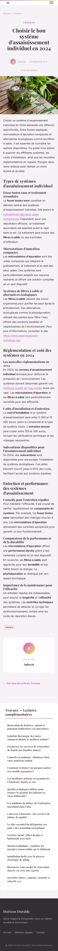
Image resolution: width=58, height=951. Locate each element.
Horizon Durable (16, 911)
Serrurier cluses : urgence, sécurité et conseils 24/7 (28, 879)
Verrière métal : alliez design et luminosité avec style (25, 836)
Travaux (17, 13)
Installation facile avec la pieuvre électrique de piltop (26, 858)
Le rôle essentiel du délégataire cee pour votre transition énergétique (27, 826)
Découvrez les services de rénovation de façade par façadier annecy (28, 748)
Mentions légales (24, 932)
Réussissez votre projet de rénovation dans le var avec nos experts (28, 868)
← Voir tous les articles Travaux (21, 683)
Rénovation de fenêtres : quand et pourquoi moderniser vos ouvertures (28, 727)
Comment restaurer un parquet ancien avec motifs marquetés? (29, 769)
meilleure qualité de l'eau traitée (22, 388)
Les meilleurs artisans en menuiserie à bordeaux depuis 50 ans (28, 780)
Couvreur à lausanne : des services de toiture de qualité (28, 815)
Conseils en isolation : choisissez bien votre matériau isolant (28, 759)
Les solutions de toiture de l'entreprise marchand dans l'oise (29, 805)
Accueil (6, 13)
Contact (40, 932)
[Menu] (51, 2)
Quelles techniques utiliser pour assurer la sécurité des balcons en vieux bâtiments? (26, 793)
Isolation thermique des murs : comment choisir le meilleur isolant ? (28, 737)
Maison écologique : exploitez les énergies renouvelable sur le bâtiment (28, 847)
